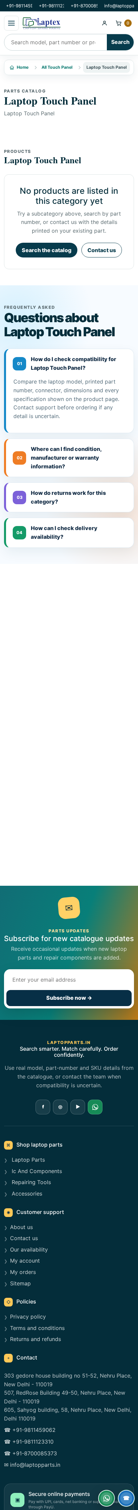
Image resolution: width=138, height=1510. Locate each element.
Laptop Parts (27, 1159)
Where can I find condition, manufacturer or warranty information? (59, 457)
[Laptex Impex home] (58, 23)
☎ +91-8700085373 (30, 1453)
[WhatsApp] (95, 1107)
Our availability (29, 1249)
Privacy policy (28, 1316)
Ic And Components (36, 1171)
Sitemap (20, 1283)
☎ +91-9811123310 (29, 1441)
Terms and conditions (37, 1328)
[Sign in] (104, 23)
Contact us (101, 250)
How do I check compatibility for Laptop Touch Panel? (67, 363)
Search (120, 42)
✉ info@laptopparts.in (32, 1464)
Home (22, 67)
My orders (23, 1272)
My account (25, 1260)
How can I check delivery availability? (56, 532)
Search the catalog (46, 250)
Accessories (26, 1193)
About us (21, 1227)
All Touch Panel (57, 67)
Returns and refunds (35, 1339)
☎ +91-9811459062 (30, 1430)
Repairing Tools (30, 1182)
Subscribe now (69, 997)
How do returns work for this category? (61, 497)
